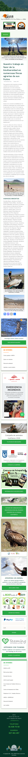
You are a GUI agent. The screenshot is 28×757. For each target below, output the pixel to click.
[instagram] (10, 4)
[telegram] (25, 7)
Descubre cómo (14, 587)
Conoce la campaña (14, 464)
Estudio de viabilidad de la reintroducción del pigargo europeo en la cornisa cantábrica (14, 511)
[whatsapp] (25, 4)
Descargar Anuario (14, 342)
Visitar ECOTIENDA (14, 612)
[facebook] (3, 4)
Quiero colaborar (14, 655)
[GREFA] (13, 17)
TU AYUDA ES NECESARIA (14, 441)
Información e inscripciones (14, 491)
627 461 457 (14, 733)
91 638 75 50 (14, 727)
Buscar (5, 34)
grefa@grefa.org (15, 720)
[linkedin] (21, 4)
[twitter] (7, 4)
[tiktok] (14, 4)
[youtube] (17, 4)
